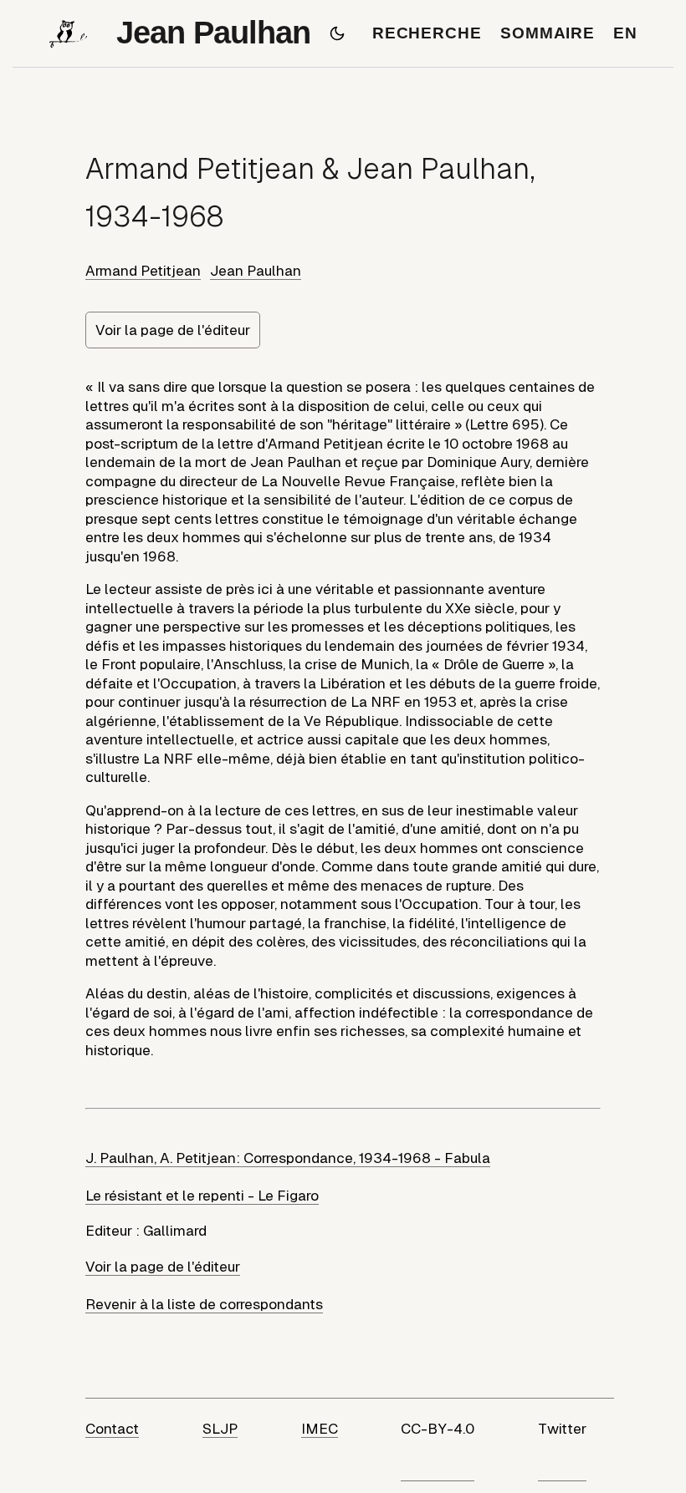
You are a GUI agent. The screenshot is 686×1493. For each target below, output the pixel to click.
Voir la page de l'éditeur (172, 330)
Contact (112, 1428)
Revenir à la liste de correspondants (204, 1304)
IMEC (319, 1428)
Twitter (562, 1428)
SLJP (220, 1428)
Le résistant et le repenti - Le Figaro (202, 1195)
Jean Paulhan (255, 270)
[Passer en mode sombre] (337, 33)
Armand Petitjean (143, 270)
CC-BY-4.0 (437, 1428)
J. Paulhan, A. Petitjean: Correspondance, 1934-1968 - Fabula (287, 1158)
